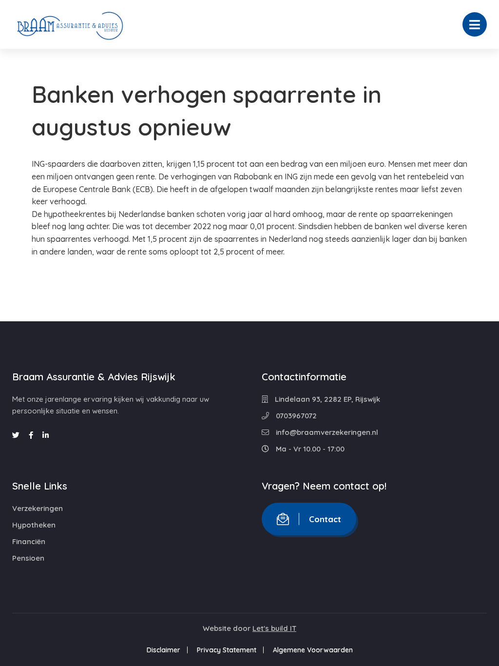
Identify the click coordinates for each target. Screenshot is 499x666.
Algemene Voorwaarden (313, 650)
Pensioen (28, 558)
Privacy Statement (226, 650)
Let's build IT (274, 628)
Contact (325, 519)
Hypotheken (34, 524)
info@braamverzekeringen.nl (326, 432)
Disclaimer (163, 650)
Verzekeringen (37, 508)
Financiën (28, 541)
